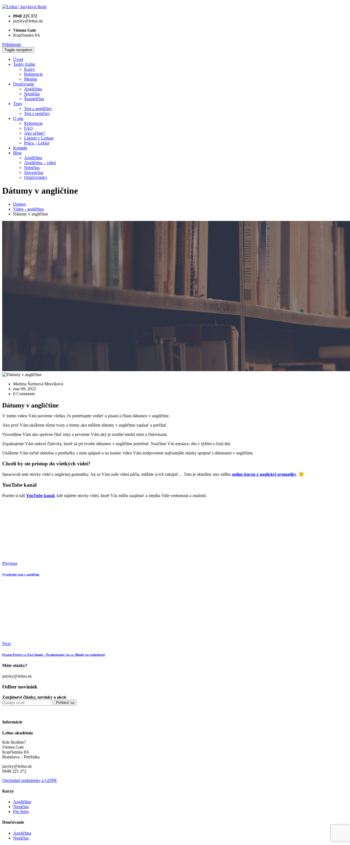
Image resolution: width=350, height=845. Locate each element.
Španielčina (34, 98)
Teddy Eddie (24, 64)
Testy (17, 103)
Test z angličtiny (38, 108)
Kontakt (20, 148)
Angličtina (33, 89)
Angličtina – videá (40, 162)
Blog (17, 152)
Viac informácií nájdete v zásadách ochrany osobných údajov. (218, 711)
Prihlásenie (11, 44)
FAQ (28, 128)
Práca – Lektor (36, 143)
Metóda (30, 79)
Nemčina (32, 93)
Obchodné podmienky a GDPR (29, 780)
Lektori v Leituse (39, 138)
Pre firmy (21, 811)
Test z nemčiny (37, 113)
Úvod (18, 59)
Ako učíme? (34, 133)
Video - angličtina (28, 209)
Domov (19, 204)
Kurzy (29, 69)
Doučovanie (23, 84)
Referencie (33, 74)
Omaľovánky (35, 177)
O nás (18, 118)
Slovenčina (33, 172)
